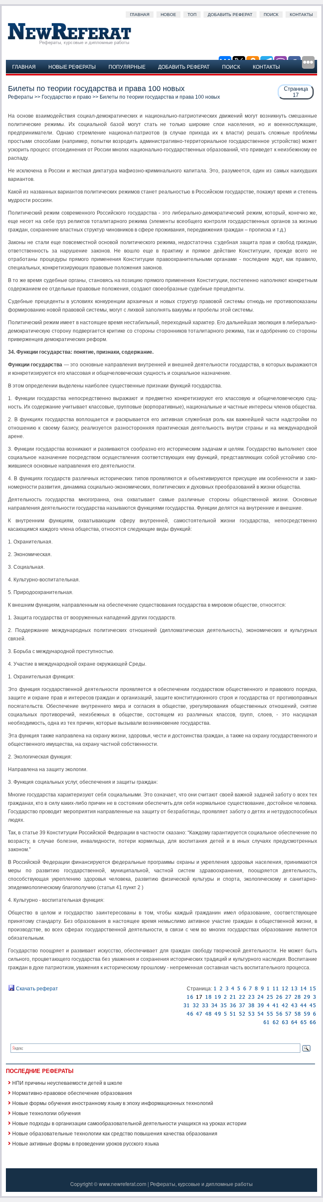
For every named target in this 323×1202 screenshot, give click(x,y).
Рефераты (20, 97)
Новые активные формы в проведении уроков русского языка (85, 1143)
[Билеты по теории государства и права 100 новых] (215, 989)
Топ (192, 14)
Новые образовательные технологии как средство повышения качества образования (114, 1133)
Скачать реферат (36, 989)
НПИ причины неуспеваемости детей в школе (67, 1082)
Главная (139, 14)
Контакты (301, 14)
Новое (168, 14)
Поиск (271, 14)
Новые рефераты (72, 66)
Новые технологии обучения (46, 1112)
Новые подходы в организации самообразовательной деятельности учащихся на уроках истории (129, 1123)
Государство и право (66, 97)
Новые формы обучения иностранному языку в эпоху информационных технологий (112, 1102)
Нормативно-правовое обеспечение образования (72, 1092)
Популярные (127, 66)
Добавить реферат (230, 14)
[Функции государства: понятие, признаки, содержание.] (220, 989)
